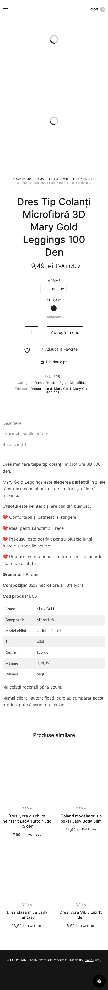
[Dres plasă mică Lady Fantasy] (27, 872)
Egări (64, 382)
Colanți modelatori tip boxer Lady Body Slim (81, 818)
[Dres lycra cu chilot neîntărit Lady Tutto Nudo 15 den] (27, 776)
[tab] (54, 423)
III (42, 663)
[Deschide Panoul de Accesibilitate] (99, 981)
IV (48, 663)
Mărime (54, 280)
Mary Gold (62, 389)
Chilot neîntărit (49, 630)
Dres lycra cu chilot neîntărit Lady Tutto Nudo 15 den (27, 821)
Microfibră (71, 179)
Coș (97, 9)
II (38, 663)
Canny (89, 960)
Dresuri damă (41, 389)
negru (41, 674)
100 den (44, 652)
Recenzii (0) (14, 444)
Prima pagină (22, 179)
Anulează (54, 317)
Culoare (54, 300)
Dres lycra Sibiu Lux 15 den (81, 915)
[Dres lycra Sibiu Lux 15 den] (81, 872)
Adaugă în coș (65, 332)
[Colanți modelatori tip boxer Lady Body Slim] (81, 776)
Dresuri (53, 179)
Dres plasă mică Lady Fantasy (27, 915)
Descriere (12, 423)
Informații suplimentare (25, 433)
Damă (40, 179)
